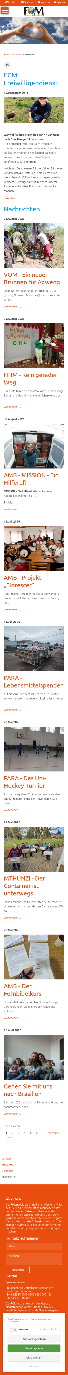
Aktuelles (16, 54)
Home (6, 54)
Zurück (10, 197)
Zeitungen (8, 1170)
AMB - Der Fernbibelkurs (22, 989)
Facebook (28, 2)
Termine (6, 1158)
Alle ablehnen (34, 1357)
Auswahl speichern (34, 1339)
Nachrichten (9, 1176)
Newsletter (8, 1164)
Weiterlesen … (12, 306)
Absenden (18, 1270)
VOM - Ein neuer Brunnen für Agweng (32, 278)
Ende (9, 1137)
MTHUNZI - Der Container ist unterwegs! (24, 886)
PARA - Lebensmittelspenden (34, 681)
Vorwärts (53, 1132)
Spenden (61, 2)
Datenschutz (34, 1366)
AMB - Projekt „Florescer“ (23, 581)
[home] (34, 11)
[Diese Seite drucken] (7, 65)
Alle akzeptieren (34, 1348)
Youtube (45, 2)
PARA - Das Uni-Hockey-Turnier (25, 781)
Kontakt (12, 2)
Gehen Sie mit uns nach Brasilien (28, 1089)
